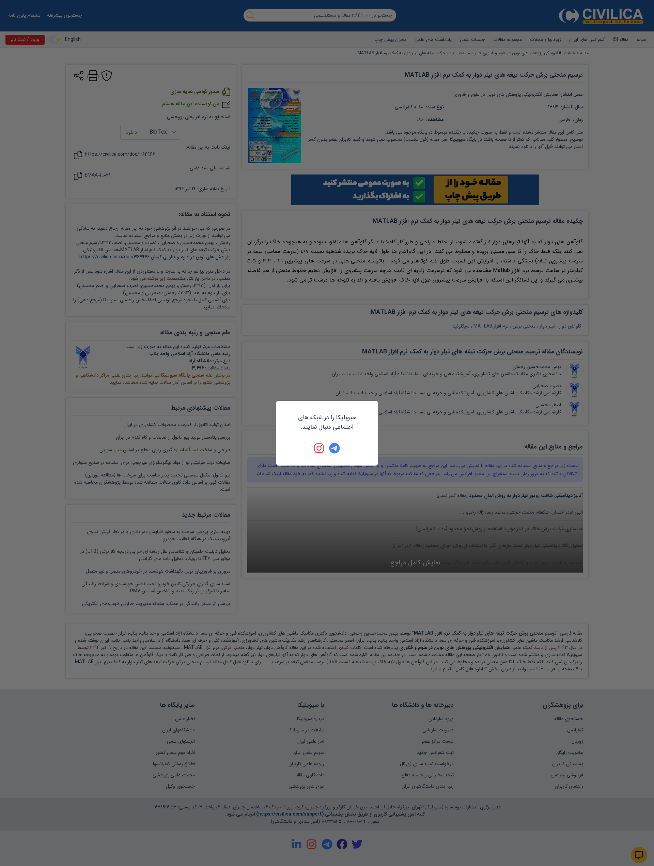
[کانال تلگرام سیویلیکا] (334, 448)
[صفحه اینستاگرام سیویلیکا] (319, 448)
